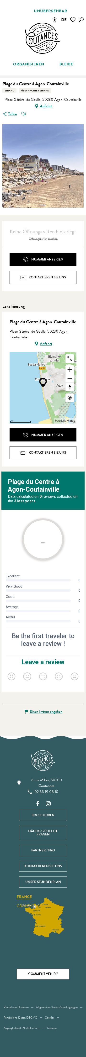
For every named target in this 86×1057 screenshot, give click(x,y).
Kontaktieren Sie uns (43, 866)
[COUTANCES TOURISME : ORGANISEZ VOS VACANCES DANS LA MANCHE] (43, 38)
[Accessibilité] (54, 20)
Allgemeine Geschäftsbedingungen (57, 1007)
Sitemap (52, 1027)
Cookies (49, 1017)
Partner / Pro (43, 850)
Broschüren (43, 815)
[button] (81, 19)
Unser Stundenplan (43, 881)
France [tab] (24, 897)
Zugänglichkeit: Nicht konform (22, 1027)
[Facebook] (37, 804)
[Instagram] (48, 804)
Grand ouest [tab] (30, 906)
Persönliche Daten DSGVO (21, 1017)
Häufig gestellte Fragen (43, 833)
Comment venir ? (43, 973)
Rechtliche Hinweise (16, 1007)
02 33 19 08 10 (46, 792)
